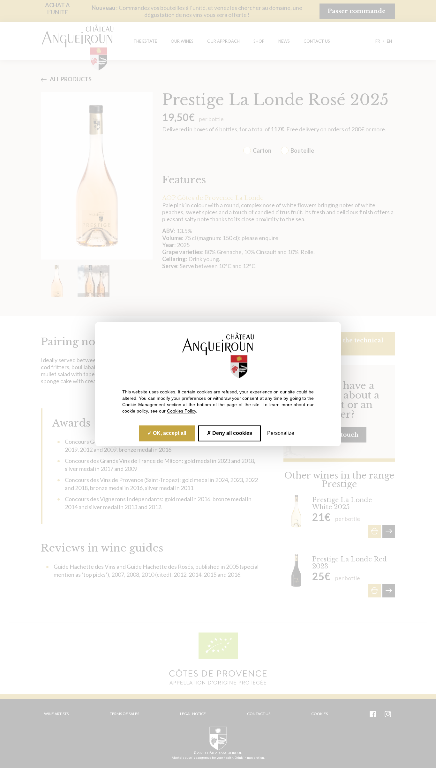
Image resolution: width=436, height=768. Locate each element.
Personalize (280, 433)
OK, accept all (169, 433)
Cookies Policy (181, 410)
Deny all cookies (231, 433)
